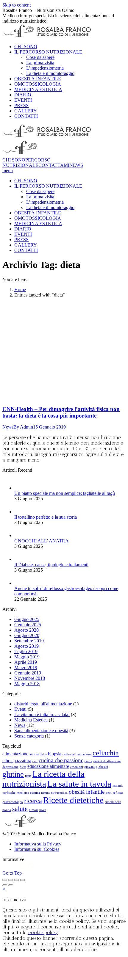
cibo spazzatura (16, 760)
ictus (28, 775)
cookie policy (43, 932)
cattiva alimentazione (77, 754)
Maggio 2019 (27, 656)
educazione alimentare (48, 766)
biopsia (54, 753)
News (7, 426)
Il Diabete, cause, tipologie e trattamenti (51, 564)
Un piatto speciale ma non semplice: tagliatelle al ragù (64, 493)
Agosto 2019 (26, 646)
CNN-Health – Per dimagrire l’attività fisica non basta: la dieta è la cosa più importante (61, 412)
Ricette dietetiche (73, 800)
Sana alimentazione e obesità (41, 730)
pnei (109, 792)
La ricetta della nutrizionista (43, 778)
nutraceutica (59, 792)
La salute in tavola (79, 783)
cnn (35, 761)
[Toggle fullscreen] (16, 880)
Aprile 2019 (25, 662)
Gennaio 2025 (27, 624)
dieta (23, 766)
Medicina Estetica (31, 719)
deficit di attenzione (107, 761)
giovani (89, 766)
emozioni (76, 766)
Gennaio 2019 (27, 672)
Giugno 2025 (26, 619)
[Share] (10, 880)
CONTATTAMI (53, 165)
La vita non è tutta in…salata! (42, 714)
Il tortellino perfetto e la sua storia (45, 517)
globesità (102, 766)
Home (20, 289)
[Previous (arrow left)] (4, 885)
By (23, 426)
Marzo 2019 (25, 667)
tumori (33, 810)
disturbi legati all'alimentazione (43, 703)
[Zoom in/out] (22, 880)
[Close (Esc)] (4, 880)
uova (42, 810)
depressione (10, 766)
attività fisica (38, 754)
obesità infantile (86, 792)
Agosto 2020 (26, 630)
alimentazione (15, 753)
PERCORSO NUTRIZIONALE (26, 162)
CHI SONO (13, 159)
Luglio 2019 (26, 651)
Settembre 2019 (29, 640)
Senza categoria (29, 735)
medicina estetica (28, 792)
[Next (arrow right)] (10, 885)
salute (20, 808)
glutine (13, 774)
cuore (88, 761)
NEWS (76, 165)
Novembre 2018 (29, 678)
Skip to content (16, 4)
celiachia (106, 753)
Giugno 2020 (26, 635)
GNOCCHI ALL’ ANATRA (41, 540)
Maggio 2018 (27, 683)
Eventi (20, 709)
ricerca (33, 800)
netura (45, 792)
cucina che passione (61, 760)
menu (7, 170)
